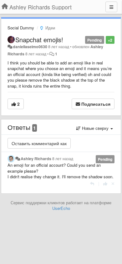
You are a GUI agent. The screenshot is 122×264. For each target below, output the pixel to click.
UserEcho (61, 208)
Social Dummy (21, 28)
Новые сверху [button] (95, 128)
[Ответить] (92, 183)
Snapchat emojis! (39, 39)
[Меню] (111, 7)
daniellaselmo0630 (30, 46)
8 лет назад (62, 158)
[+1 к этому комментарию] (105, 183)
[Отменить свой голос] (112, 183)
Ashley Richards (36, 158)
